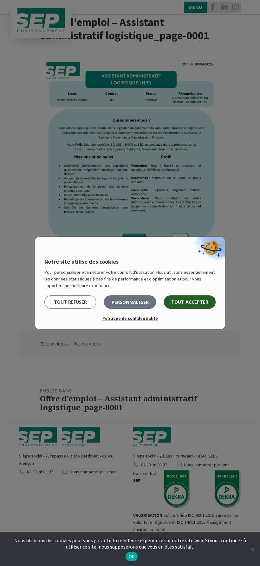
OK (132, 556)
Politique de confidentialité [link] (130, 318)
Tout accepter (189, 302)
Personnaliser (130, 302)
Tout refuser (70, 302)
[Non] (252, 549)
